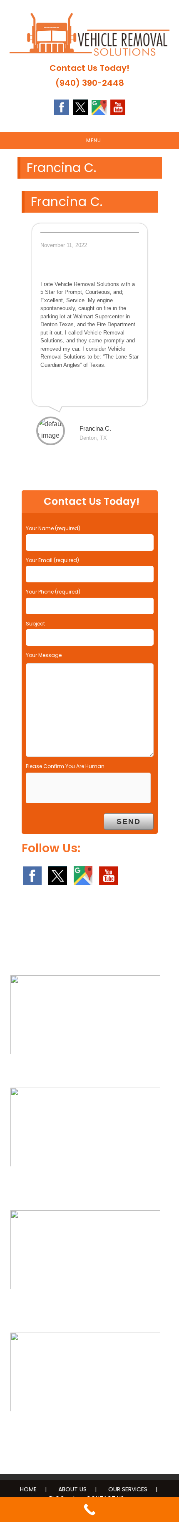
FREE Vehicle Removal (85, 1071)
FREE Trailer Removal (85, 1306)
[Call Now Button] (89, 1509)
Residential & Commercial (85, 1428)
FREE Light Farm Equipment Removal (86, 1183)
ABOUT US (72, 1489)
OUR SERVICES (127, 1489)
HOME (28, 1489)
